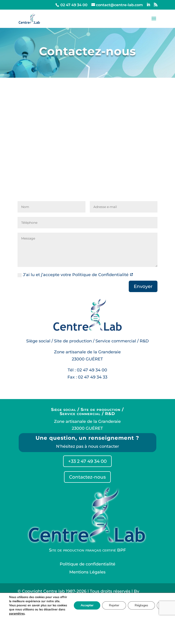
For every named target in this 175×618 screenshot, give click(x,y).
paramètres (17, 614)
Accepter (87, 605)
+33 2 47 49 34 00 (87, 461)
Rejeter (114, 605)
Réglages (141, 605)
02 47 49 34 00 (73, 5)
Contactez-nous (87, 477)
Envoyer (143, 286)
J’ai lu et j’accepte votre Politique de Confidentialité (76, 274)
